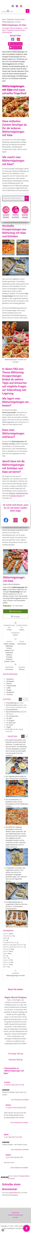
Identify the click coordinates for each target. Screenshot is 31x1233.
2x (23, 699)
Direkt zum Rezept (16, 44)
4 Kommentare (7, 32)
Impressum (15, 1213)
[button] (23, 11)
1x (20, 699)
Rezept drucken (16, 48)
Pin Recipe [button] (16, 616)
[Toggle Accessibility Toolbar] (26, 1228)
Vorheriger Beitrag (15, 1053)
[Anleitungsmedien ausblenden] (26, 736)
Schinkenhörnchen (22, 493)
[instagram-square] (15, 520)
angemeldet (13, 1193)
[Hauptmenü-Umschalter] (27, 11)
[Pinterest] (21, 6)
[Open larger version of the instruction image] (17, 765)
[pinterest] (25, 520)
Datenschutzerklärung (15, 1215)
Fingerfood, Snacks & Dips (15, 30)
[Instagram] (17, 6)
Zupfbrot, (12, 493)
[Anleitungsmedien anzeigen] (23, 736)
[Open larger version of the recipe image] (15, 562)
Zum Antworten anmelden (20, 1100)
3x (26, 699)
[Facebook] (13, 6)
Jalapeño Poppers (16, 496)
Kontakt (15, 1217)
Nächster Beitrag (15, 1059)
